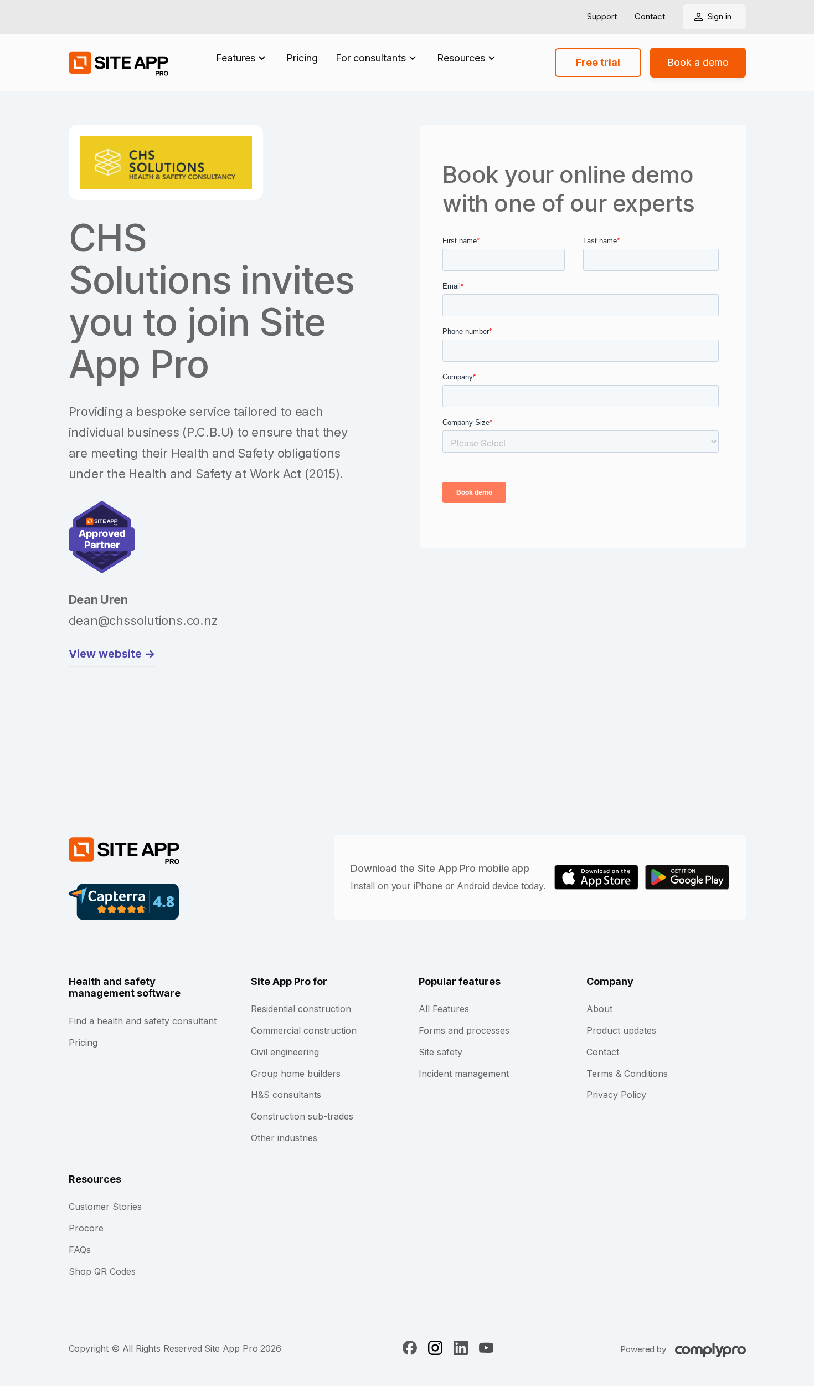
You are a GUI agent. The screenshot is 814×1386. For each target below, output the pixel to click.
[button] (242, 58)
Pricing (302, 58)
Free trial (598, 62)
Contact (650, 17)
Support (602, 17)
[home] (118, 62)
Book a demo (698, 62)
